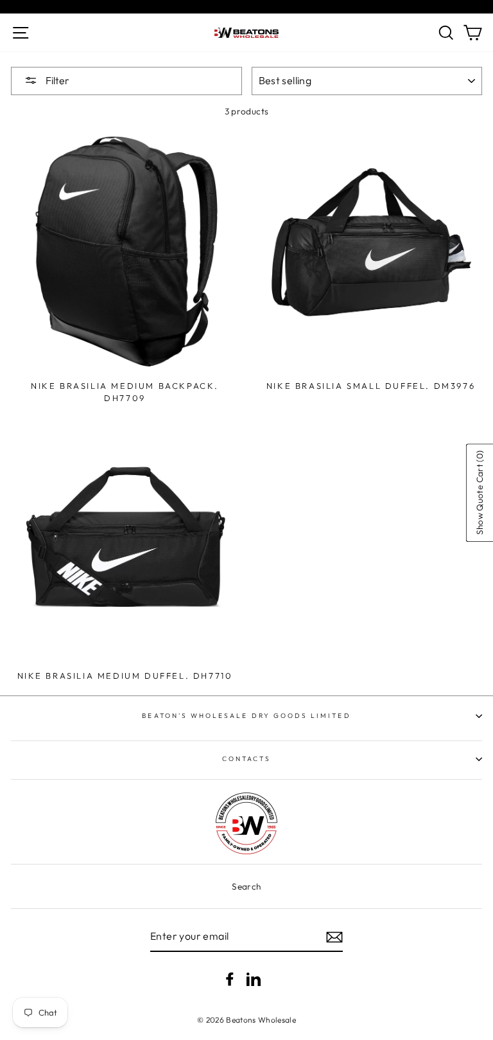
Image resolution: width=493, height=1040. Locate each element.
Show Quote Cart (479, 493)
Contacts (246, 759)
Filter (56, 80)
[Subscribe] (334, 937)
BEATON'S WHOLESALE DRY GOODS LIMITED (246, 716)
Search (246, 886)
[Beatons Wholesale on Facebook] (230, 978)
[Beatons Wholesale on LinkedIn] (253, 978)
